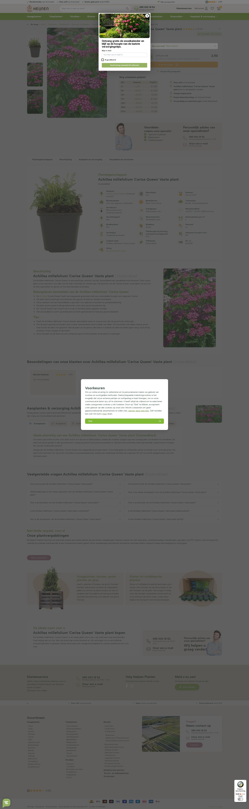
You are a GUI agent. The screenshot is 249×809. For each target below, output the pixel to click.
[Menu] (244, 781)
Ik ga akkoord (110, 60)
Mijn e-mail (106, 51)
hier (105, 414)
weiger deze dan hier (138, 410)
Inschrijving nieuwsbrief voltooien (124, 65)
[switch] (240, 799)
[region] (124, 404)
